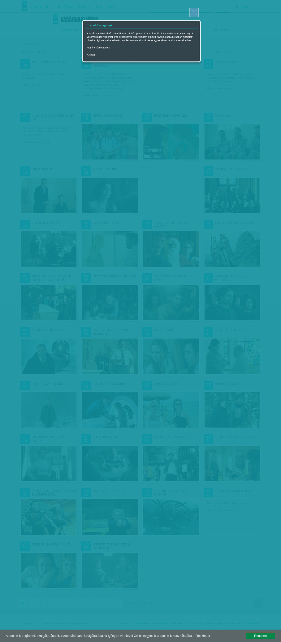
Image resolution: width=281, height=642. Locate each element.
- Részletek (202, 636)
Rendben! (261, 636)
